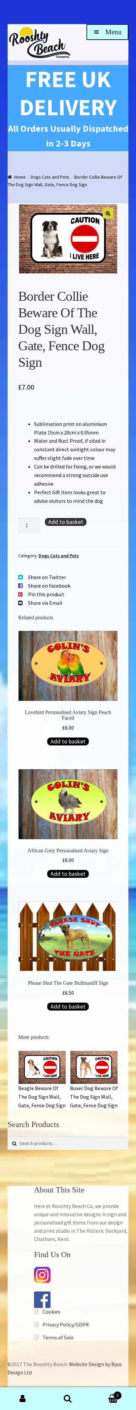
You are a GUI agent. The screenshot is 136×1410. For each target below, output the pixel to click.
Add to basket (65, 522)
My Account (22, 1399)
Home (20, 177)
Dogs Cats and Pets (50, 177)
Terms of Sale (58, 1337)
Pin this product (46, 594)
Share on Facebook (49, 585)
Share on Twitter (47, 577)
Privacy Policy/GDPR (66, 1324)
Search (67, 1399)
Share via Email (45, 603)
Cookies (51, 1311)
